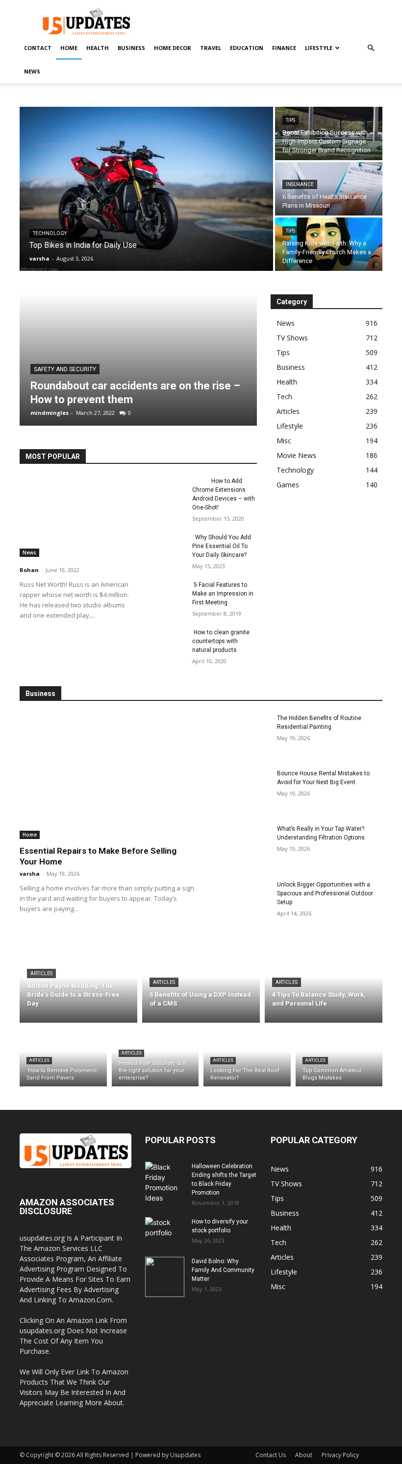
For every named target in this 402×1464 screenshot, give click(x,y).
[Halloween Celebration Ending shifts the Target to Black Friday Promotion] (164, 1182)
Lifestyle (318, 47)
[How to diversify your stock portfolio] (164, 1237)
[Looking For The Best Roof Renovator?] (247, 1057)
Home (68, 47)
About (303, 1455)
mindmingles (49, 412)
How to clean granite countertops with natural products (221, 641)
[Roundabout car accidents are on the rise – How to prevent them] (138, 360)
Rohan (29, 570)
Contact (37, 47)
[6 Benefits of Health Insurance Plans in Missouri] (328, 189)
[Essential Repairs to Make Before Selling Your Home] (107, 776)
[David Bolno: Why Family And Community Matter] (164, 1277)
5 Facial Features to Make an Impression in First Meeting (222, 593)
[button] (370, 48)
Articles (41, 973)
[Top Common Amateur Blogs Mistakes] (339, 1057)
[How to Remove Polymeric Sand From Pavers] (63, 1057)
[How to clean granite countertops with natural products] (164, 641)
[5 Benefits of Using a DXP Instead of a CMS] (201, 985)
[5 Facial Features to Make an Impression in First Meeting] (164, 594)
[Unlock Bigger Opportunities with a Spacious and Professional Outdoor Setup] (238, 901)
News (32, 71)
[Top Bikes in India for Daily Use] (146, 189)
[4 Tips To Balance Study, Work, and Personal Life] (323, 985)
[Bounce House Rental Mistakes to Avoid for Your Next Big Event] (238, 790)
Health (97, 47)
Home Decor (172, 47)
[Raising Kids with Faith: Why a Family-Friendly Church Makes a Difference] (328, 244)
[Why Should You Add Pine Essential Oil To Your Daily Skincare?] (164, 546)
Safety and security (65, 369)
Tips (290, 120)
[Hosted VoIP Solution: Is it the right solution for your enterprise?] (155, 1057)
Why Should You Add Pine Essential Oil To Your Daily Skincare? (221, 546)
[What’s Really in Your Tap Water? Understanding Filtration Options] (238, 845)
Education (246, 47)
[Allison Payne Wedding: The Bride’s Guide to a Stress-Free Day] (78, 985)
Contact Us (270, 1455)
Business (131, 47)
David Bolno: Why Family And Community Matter (223, 1270)
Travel (210, 47)
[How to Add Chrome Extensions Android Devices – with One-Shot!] (164, 490)
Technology (50, 233)
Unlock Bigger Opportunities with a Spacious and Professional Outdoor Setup (325, 893)
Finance (284, 47)
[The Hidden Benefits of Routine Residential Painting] (238, 735)
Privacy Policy (340, 1455)
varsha (30, 873)
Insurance (300, 184)
